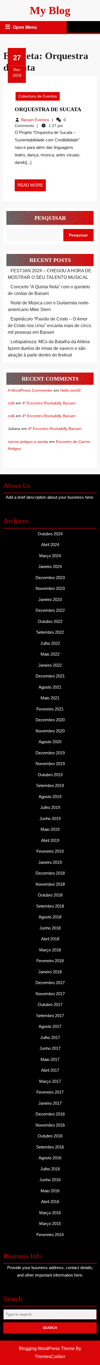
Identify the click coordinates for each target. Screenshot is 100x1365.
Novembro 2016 (50, 1125)
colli (11, 403)
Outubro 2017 (50, 1004)
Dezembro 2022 (50, 610)
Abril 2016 (50, 1201)
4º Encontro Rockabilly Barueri (49, 403)
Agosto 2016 (50, 1157)
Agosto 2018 (50, 917)
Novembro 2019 (50, 763)
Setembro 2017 (50, 1015)
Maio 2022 (50, 654)
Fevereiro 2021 (50, 709)
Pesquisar (50, 218)
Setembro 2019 (50, 785)
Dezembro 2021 (50, 676)
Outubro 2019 (50, 774)
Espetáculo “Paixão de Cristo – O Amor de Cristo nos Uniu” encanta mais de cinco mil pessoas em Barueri (49, 326)
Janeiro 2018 (50, 971)
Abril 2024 (50, 544)
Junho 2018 (50, 928)
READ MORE (32, 186)
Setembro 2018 (50, 906)
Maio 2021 (50, 698)
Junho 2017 (50, 1048)
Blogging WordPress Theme (47, 1348)
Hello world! (70, 390)
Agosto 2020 (50, 741)
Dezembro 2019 (50, 752)
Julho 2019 (50, 807)
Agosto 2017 (50, 1026)
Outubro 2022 (50, 621)
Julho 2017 (50, 1037)
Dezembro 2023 (50, 577)
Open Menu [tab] (25, 28)
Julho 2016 (50, 1169)
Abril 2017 (50, 1070)
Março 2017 (50, 1081)
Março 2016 (50, 1212)
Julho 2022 (50, 643)
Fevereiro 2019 (50, 851)
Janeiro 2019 (50, 862)
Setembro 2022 (50, 632)
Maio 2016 (50, 1190)
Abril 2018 (50, 938)
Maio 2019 (50, 829)
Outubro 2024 (50, 533)
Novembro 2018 (50, 884)
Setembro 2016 (50, 1147)
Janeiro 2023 (50, 599)
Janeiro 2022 (50, 665)
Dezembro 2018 (50, 873)
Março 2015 (50, 1223)
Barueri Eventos (35, 120)
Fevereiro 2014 (50, 1234)
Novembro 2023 (50, 588)
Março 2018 (50, 950)
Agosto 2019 (50, 796)
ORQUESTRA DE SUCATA (48, 109)
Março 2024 (50, 555)
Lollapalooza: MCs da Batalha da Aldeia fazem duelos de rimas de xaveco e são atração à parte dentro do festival (49, 348)
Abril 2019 (50, 840)
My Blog (50, 10)
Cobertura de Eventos (37, 96)
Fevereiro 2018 (50, 960)
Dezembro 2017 (50, 982)
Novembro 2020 (50, 731)
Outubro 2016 (50, 1136)
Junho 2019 (50, 818)
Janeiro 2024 (50, 566)
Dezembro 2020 (50, 719)
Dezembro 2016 (50, 1114)
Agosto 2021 (50, 687)
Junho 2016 (50, 1179)
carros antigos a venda (28, 441)
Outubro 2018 (50, 895)
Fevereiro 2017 (50, 1092)
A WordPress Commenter (30, 390)
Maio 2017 (50, 1059)
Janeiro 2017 (50, 1103)
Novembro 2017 (50, 993)
